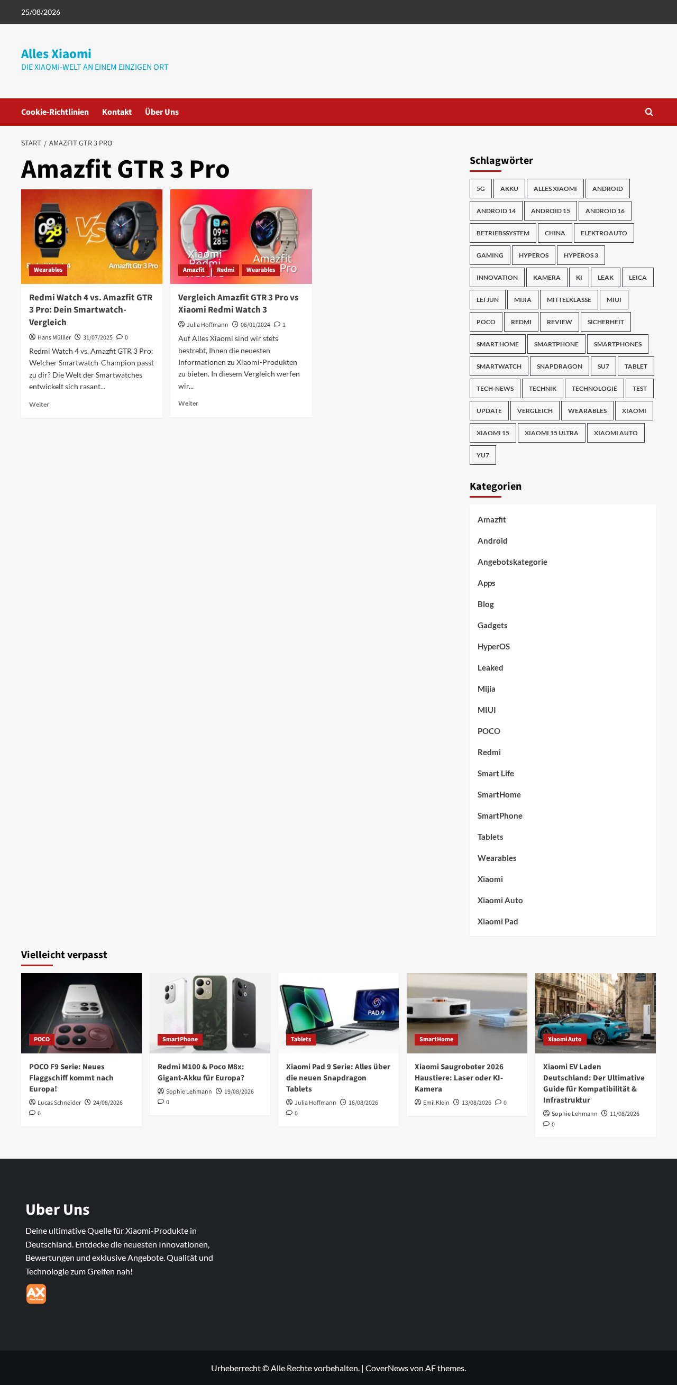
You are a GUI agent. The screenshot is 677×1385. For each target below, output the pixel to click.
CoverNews (386, 1368)
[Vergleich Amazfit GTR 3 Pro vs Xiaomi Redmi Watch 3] (241, 236)
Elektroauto (604, 233)
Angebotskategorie (512, 561)
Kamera (547, 277)
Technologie (594, 388)
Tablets (491, 836)
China (555, 233)
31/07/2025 (98, 337)
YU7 (483, 455)
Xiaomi (634, 411)
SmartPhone (500, 815)
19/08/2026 (239, 1091)
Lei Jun (488, 300)
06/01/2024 (255, 324)
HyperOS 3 (581, 255)
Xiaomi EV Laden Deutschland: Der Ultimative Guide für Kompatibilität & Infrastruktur (594, 1083)
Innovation (497, 277)
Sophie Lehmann (189, 1091)
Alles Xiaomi (56, 53)
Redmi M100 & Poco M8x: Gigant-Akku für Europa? (201, 1072)
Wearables (48, 269)
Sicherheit (606, 322)
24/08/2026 (108, 1102)
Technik (542, 388)
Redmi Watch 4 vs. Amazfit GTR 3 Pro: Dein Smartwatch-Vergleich (90, 310)
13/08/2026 (476, 1102)
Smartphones (618, 344)
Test (640, 388)
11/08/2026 (624, 1113)
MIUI (614, 300)
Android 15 (550, 211)
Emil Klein (436, 1102)
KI (579, 277)
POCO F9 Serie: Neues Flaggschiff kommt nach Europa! (71, 1078)
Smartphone (556, 344)
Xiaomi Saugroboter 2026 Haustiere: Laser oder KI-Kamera (459, 1078)
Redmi (225, 269)
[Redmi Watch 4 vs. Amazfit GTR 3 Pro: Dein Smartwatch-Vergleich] (91, 236)
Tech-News (495, 388)
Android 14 (496, 211)
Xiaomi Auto (616, 433)
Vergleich (535, 411)
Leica (638, 277)
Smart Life (496, 773)
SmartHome (499, 794)
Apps (487, 583)
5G (481, 188)
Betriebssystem (503, 233)
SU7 (603, 366)
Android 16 (605, 211)
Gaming (490, 255)
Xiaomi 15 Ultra (552, 433)
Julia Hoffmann (207, 324)
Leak (606, 277)
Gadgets (493, 625)
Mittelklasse (569, 300)
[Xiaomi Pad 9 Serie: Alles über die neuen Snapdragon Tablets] (338, 1013)
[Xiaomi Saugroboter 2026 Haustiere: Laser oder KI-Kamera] (467, 1013)
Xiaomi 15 (493, 433)
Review (559, 322)
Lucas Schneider (59, 1102)
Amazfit (194, 269)
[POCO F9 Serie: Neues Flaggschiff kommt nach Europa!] (81, 1013)
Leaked (491, 667)
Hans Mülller (54, 337)
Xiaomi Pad (498, 921)
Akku (509, 188)
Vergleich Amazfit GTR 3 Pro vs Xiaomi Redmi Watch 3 (238, 304)
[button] (649, 112)
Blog (486, 604)
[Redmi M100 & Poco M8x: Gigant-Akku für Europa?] (210, 1013)
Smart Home (498, 344)
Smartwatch (499, 366)
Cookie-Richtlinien (55, 112)
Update (489, 411)
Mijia (523, 300)
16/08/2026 (363, 1102)
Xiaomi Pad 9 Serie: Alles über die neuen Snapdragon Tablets (338, 1078)
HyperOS (533, 255)
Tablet (636, 366)
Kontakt (117, 112)
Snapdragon (559, 366)
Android (607, 188)
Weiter (39, 404)
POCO (486, 322)
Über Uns (162, 112)
